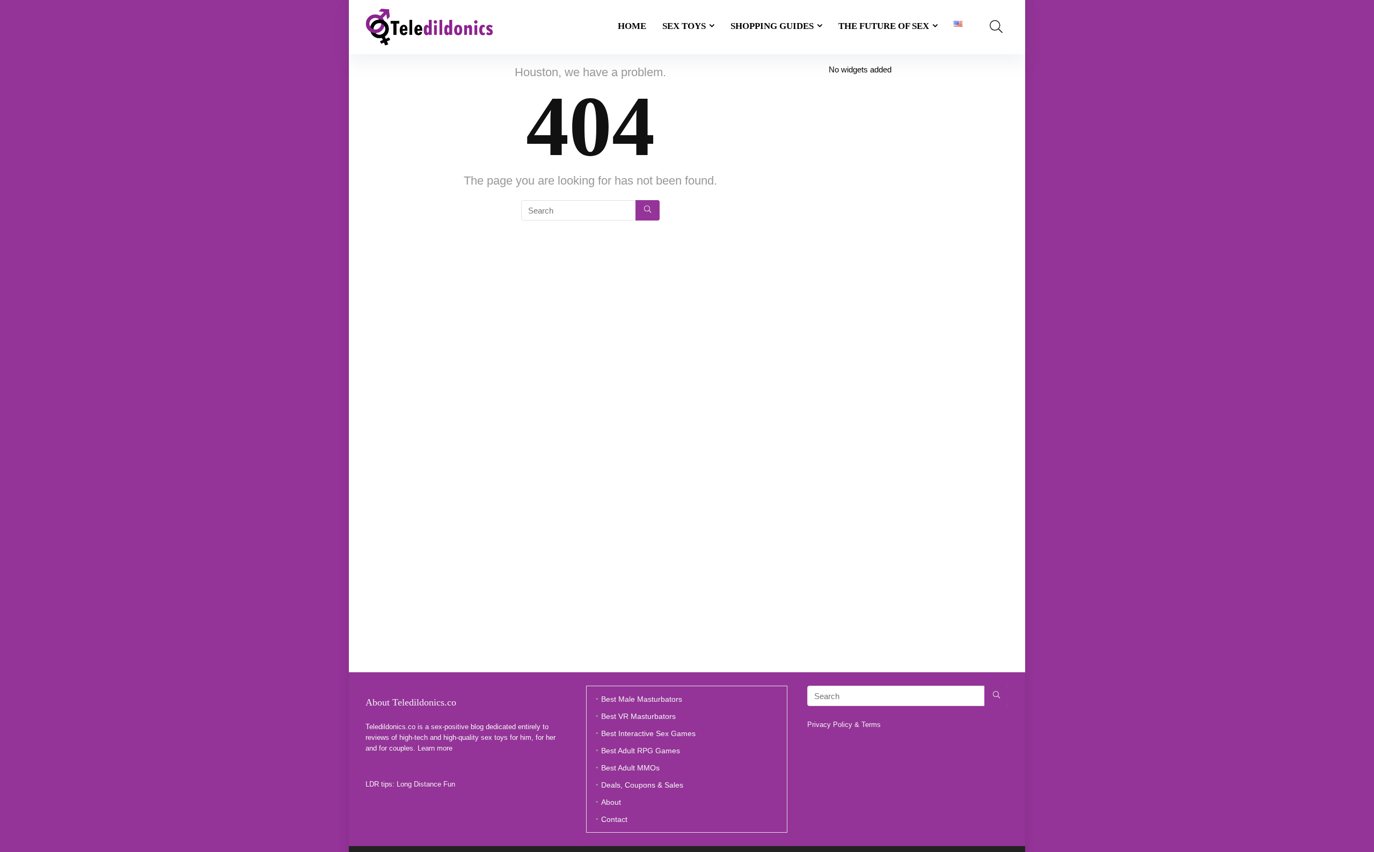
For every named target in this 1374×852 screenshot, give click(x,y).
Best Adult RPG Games (640, 750)
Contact (614, 819)
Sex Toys (684, 26)
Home (632, 26)
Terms (871, 725)
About (611, 802)
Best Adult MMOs (630, 767)
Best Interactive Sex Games (648, 733)
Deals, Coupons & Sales (642, 785)
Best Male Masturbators (641, 699)
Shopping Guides (772, 26)
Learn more (435, 748)
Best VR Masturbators (638, 716)
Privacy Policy (829, 725)
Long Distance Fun (426, 784)
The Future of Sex (883, 26)
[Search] (647, 210)
